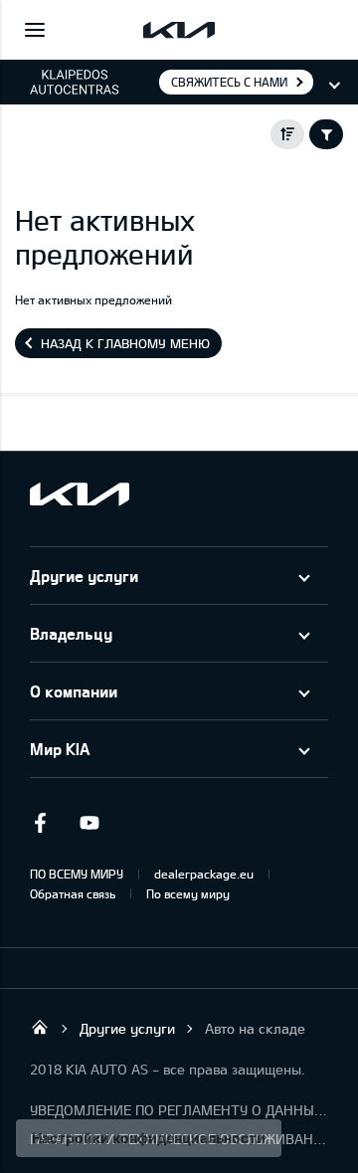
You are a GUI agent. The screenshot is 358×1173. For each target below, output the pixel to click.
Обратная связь (72, 893)
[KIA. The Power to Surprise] (79, 494)
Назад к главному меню (125, 343)
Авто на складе (255, 1028)
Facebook (40, 823)
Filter (326, 134)
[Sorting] (287, 134)
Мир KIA (60, 748)
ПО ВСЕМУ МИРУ (76, 873)
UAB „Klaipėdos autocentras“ (40, 1027)
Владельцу (71, 633)
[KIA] (179, 30)
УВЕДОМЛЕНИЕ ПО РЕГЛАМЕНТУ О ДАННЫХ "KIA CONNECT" (179, 1109)
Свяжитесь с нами (229, 82)
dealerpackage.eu (204, 873)
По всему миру (188, 893)
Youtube (89, 823)
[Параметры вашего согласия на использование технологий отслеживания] (148, 1138)
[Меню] (35, 30)
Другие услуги (84, 575)
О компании (73, 691)
